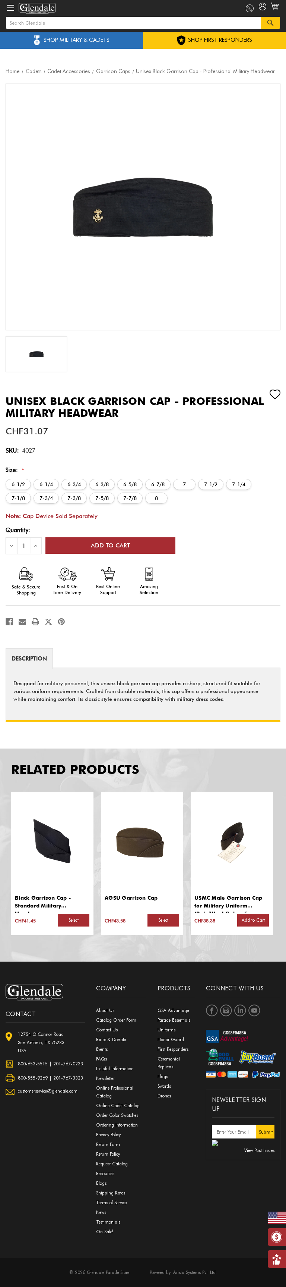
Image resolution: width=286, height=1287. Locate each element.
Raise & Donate (111, 1039)
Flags (163, 1076)
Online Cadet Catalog (118, 1105)
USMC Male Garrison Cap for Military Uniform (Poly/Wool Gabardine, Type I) (228, 902)
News (101, 1212)
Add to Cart (253, 920)
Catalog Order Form (116, 1020)
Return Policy (108, 1154)
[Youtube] (254, 1010)
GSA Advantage (173, 1010)
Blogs (101, 1183)
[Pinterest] (61, 621)
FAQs (101, 1059)
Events (102, 1049)
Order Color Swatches (117, 1115)
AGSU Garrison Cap (131, 898)
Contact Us (107, 1030)
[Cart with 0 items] (275, 10)
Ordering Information (117, 1125)
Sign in (263, 8)
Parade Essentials (174, 1020)
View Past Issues (259, 1150)
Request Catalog (112, 1163)
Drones (164, 1096)
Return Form (108, 1144)
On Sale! (104, 1231)
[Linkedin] (240, 1010)
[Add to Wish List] (268, 394)
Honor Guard (171, 1039)
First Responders (173, 1049)
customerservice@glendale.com (47, 1091)
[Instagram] (226, 1010)
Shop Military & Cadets (76, 40)
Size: (15, 470)
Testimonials (108, 1222)
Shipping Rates (110, 1193)
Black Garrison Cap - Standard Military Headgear (43, 902)
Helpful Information (115, 1068)
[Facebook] (9, 621)
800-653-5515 (33, 1063)
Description (29, 658)
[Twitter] (48, 621)
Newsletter (105, 1078)
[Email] (22, 621)
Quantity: (18, 530)
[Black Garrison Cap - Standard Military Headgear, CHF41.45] (52, 841)
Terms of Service (111, 1202)
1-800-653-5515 (250, 8)
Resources (105, 1173)
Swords (164, 1086)
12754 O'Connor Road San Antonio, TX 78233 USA (41, 1042)
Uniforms (166, 1030)
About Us (105, 1010)
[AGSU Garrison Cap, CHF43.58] (142, 841)
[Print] (35, 621)
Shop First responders (219, 40)
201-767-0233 (68, 1063)
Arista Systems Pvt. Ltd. (195, 1272)
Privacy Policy (108, 1134)
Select (74, 920)
